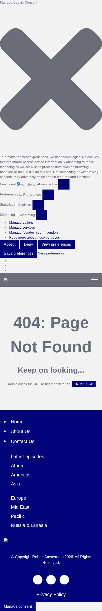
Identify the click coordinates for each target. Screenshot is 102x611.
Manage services (22, 227)
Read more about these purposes (34, 237)
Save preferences (18, 253)
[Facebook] (51, 579)
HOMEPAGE (83, 384)
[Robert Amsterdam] (6, 279)
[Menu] (94, 279)
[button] (51, 79)
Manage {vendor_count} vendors (34, 232)
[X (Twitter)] (37, 579)
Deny (28, 244)
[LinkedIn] (64, 579)
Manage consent (18, 606)
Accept (9, 244)
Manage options (21, 222)
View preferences (56, 244)
